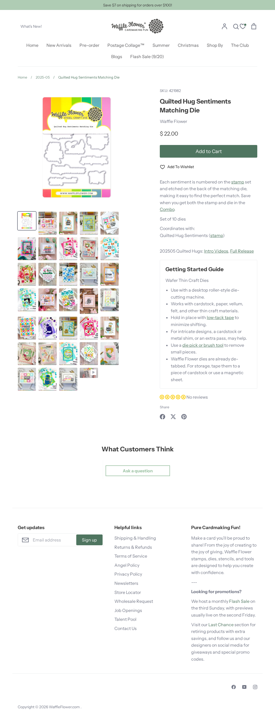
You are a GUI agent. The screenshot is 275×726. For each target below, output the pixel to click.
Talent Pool (125, 619)
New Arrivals (58, 45)
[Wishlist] (242, 27)
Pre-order (89, 45)
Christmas (188, 45)
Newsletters (126, 583)
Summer (161, 45)
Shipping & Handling (135, 538)
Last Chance (221, 624)
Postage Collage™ (125, 45)
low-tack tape (220, 317)
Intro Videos (216, 251)
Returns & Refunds (133, 547)
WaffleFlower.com (65, 707)
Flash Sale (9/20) (147, 56)
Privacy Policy (128, 574)
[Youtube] (244, 687)
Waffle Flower (173, 121)
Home (32, 45)
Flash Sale (239, 601)
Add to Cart (209, 151)
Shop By (215, 45)
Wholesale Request (133, 601)
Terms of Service (130, 556)
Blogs (116, 56)
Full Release (242, 251)
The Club (240, 45)
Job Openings (128, 610)
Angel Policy (126, 565)
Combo (167, 209)
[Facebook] (233, 687)
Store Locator (127, 592)
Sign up (89, 540)
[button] (173, 397)
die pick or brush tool (202, 345)
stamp (237, 182)
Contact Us (125, 628)
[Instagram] (255, 687)
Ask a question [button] (138, 470)
